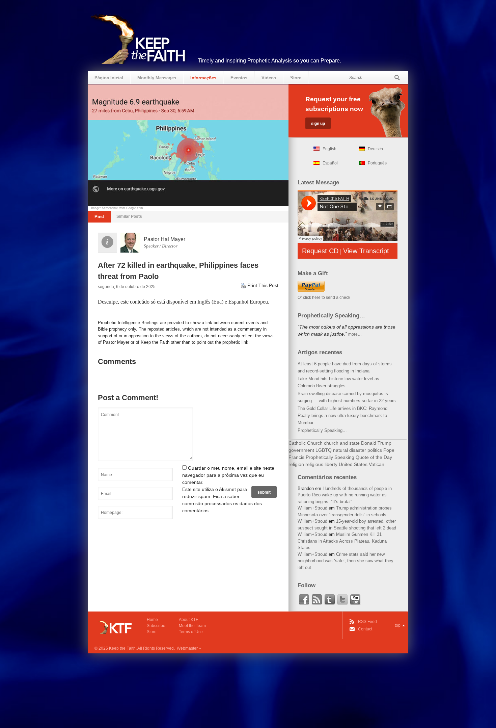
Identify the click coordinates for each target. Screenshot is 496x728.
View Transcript (366, 251)
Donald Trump (376, 443)
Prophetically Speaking (330, 457)
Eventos (238, 77)
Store (295, 77)
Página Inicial (108, 77)
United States (353, 464)
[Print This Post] (243, 285)
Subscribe (156, 625)
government (301, 450)
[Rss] (316, 599)
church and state (342, 443)
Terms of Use (191, 631)
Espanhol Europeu (248, 302)
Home (152, 619)
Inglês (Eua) (210, 302)
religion (296, 464)
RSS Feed (367, 621)
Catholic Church (305, 443)
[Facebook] (304, 599)
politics (374, 450)
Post (99, 216)
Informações (203, 77)
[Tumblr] (329, 599)
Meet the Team (192, 625)
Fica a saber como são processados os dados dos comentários (222, 503)
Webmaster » (189, 648)
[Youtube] (355, 599)
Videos (268, 77)
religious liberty (321, 464)
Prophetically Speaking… (322, 430)
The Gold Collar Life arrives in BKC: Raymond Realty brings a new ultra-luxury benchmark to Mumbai (342, 415)
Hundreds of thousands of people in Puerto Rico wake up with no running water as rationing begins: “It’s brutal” (345, 495)
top (398, 625)
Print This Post (262, 285)
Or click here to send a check (324, 297)
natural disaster (349, 450)
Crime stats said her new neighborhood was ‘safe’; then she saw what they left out (345, 561)
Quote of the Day (374, 457)
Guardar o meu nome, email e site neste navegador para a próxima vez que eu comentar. (228, 475)
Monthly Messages (156, 77)
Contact (365, 629)
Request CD (320, 251)
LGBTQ (323, 450)
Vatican (376, 464)
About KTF (188, 619)
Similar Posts (129, 216)
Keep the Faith (122, 648)
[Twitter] (342, 599)
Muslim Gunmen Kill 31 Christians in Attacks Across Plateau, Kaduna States (342, 541)
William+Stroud (312, 508)
